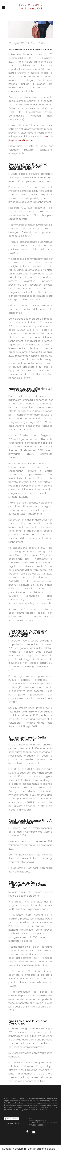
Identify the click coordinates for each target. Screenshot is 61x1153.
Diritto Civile (38, 43)
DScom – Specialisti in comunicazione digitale (28, 1148)
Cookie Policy (11, 1123)
